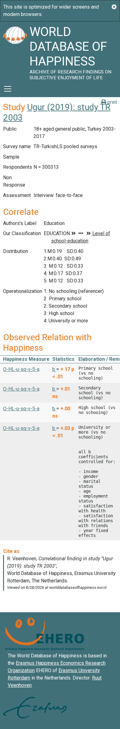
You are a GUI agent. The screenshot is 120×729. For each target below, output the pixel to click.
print (111, 102)
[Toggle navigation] (7, 89)
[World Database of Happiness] (15, 51)
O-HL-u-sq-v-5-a (21, 369)
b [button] (54, 369)
